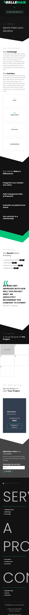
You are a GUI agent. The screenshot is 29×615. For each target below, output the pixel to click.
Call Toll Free (11, 412)
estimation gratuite (14, 12)
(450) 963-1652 (8, 591)
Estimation (7, 595)
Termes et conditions (14, 611)
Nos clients (7, 564)
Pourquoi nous (8, 561)
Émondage (7, 514)
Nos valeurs (7, 559)
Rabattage (7, 512)
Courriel (6, 593)
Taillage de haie (9, 509)
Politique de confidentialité (14, 609)
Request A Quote (14, 426)
